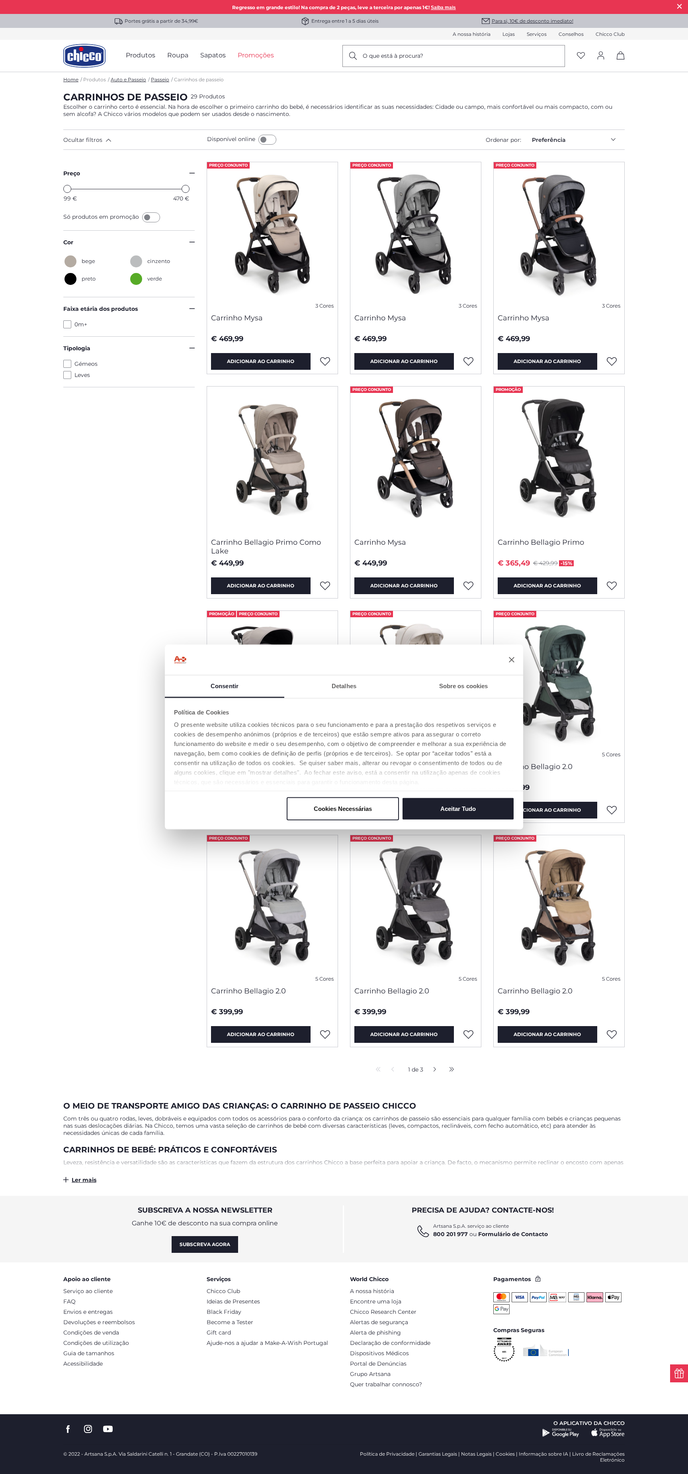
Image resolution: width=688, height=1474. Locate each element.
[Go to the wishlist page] (581, 56)
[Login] (601, 56)
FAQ (69, 1301)
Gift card (219, 1332)
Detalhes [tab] (344, 686)
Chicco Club (610, 34)
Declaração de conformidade (390, 1342)
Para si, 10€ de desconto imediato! (532, 21)
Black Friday (224, 1311)
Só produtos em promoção (102, 216)
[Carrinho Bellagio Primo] (559, 459)
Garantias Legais (437, 1454)
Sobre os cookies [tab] (463, 686)
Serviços (537, 34)
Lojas (508, 34)
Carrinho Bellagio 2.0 (535, 766)
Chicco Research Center (383, 1311)
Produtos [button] (140, 55)
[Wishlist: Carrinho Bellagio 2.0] (612, 810)
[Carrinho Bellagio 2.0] (559, 683)
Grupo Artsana (370, 1374)
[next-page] (433, 1070)
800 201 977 (450, 1234)
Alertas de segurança (379, 1322)
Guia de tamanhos (88, 1353)
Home (70, 79)
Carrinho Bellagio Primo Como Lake (266, 546)
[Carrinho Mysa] (272, 234)
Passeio (160, 79)
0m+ (80, 324)
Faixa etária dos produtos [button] (100, 308)
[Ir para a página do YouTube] (108, 1429)
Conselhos (571, 34)
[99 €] (67, 189)
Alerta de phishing (375, 1332)
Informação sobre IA (543, 1454)
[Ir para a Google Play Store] (560, 1433)
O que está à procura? (393, 55)
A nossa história (472, 34)
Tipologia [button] (76, 348)
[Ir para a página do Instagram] (88, 1429)
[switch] (267, 140)
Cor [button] (68, 242)
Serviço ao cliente (88, 1291)
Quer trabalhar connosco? (386, 1384)
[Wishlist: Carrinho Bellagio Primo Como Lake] (325, 585)
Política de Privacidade (387, 1454)
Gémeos (86, 363)
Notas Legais (476, 1454)
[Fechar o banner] (511, 660)
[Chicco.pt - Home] (84, 56)
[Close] (679, 6)
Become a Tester (230, 1322)
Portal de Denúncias (378, 1363)
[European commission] (546, 1350)
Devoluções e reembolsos (99, 1322)
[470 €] (186, 189)
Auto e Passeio (128, 79)
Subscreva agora (205, 1244)
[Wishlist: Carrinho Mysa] (325, 361)
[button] (133, 139)
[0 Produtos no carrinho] (618, 62)
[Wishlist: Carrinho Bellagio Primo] (612, 585)
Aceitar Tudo (458, 808)
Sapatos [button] (213, 55)
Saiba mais (443, 7)
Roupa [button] (177, 55)
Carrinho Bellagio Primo (541, 542)
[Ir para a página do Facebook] (68, 1429)
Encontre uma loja (375, 1301)
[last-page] (449, 1070)
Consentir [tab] (224, 686)
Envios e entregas (88, 1311)
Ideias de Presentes (233, 1301)
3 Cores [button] (324, 306)
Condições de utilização (96, 1342)
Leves (82, 375)
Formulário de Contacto (513, 1234)
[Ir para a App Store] (608, 1433)
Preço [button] (71, 173)
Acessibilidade (83, 1363)
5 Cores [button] (611, 755)
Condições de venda (91, 1332)
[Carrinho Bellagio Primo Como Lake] (272, 459)
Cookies (505, 1454)
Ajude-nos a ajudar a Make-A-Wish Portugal (267, 1342)
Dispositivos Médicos (379, 1353)
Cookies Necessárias (343, 808)
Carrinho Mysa (237, 318)
